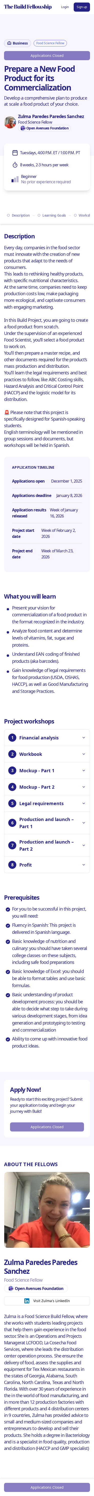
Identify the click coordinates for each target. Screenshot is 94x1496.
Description (21, 215)
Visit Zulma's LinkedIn (51, 1300)
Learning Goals (54, 215)
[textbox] (47, 101)
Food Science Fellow (50, 43)
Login (65, 7)
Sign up (82, 7)
